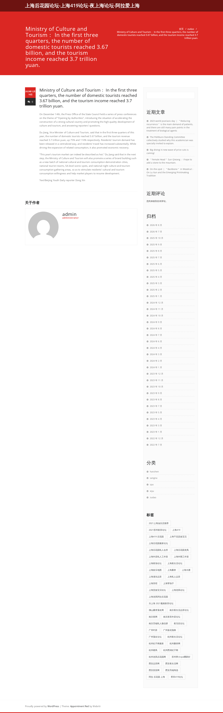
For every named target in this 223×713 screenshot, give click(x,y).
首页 (181, 28)
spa (152, 484)
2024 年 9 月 (156, 322)
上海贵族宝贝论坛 (157, 590)
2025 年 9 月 (156, 244)
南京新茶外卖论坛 (171, 616)
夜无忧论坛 (179, 623)
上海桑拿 (171, 569)
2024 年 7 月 (156, 335)
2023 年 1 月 (156, 431)
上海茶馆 (153, 583)
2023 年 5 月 (156, 412)
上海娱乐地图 (155, 569)
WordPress (53, 706)
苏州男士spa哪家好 (181, 656)
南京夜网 (153, 616)
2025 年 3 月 (156, 283)
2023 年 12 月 (156, 373)
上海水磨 (186, 569)
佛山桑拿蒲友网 (156, 610)
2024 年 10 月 (156, 315)
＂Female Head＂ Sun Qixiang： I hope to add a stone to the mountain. (169, 161)
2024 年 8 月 (156, 328)
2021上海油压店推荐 (159, 523)
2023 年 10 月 (156, 386)
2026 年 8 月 (156, 225)
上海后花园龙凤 (181, 549)
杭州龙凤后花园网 (157, 656)
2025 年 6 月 (156, 263)
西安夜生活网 (171, 663)
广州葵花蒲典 (169, 630)
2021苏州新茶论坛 (157, 529)
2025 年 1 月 (156, 296)
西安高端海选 (171, 670)
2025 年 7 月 (156, 257)
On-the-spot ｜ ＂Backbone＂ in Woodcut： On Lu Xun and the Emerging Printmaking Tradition (170, 172)
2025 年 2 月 (156, 289)
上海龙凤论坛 (178, 590)
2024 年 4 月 (156, 347)
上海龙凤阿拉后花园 (158, 596)
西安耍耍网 (154, 670)
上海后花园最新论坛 (158, 543)
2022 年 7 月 (156, 444)
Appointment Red (79, 706)
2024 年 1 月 (156, 367)
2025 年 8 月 (156, 250)
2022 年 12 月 (156, 438)
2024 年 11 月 (156, 309)
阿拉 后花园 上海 (157, 676)
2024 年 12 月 (156, 302)
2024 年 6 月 (156, 341)
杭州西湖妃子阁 (170, 650)
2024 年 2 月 (156, 360)
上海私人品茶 (173, 576)
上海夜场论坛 (155, 563)
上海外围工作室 (181, 556)
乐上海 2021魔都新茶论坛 (161, 603)
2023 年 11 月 (156, 380)
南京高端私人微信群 (158, 623)
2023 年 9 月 (156, 393)
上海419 (176, 529)
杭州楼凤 (153, 650)
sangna (153, 477)
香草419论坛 (177, 676)
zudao (191, 28)
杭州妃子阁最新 (156, 643)
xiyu (152, 491)
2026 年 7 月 (156, 231)
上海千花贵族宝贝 (178, 536)
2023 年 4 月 (156, 418)
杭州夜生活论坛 (174, 636)
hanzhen (154, 471)
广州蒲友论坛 (155, 636)
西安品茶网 (154, 663)
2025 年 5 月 (156, 270)
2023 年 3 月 (156, 425)
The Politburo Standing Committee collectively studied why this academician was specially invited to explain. (170, 140)
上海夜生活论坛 (174, 563)
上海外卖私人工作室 (158, 556)
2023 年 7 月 (156, 406)
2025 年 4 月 (156, 276)
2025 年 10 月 (156, 238)
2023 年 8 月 (156, 399)
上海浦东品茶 (155, 576)
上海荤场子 (168, 583)
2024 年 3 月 (156, 354)
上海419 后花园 (156, 536)
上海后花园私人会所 (158, 549)
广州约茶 (153, 630)
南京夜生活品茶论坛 (179, 610)
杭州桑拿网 (175, 643)
